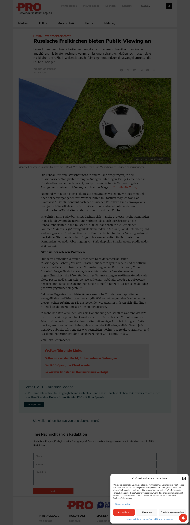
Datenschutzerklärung (152, 519)
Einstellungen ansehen (172, 512)
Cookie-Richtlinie (133, 519)
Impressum (169, 519)
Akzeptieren (124, 512)
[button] (184, 478)
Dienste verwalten (122, 504)
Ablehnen (147, 512)
